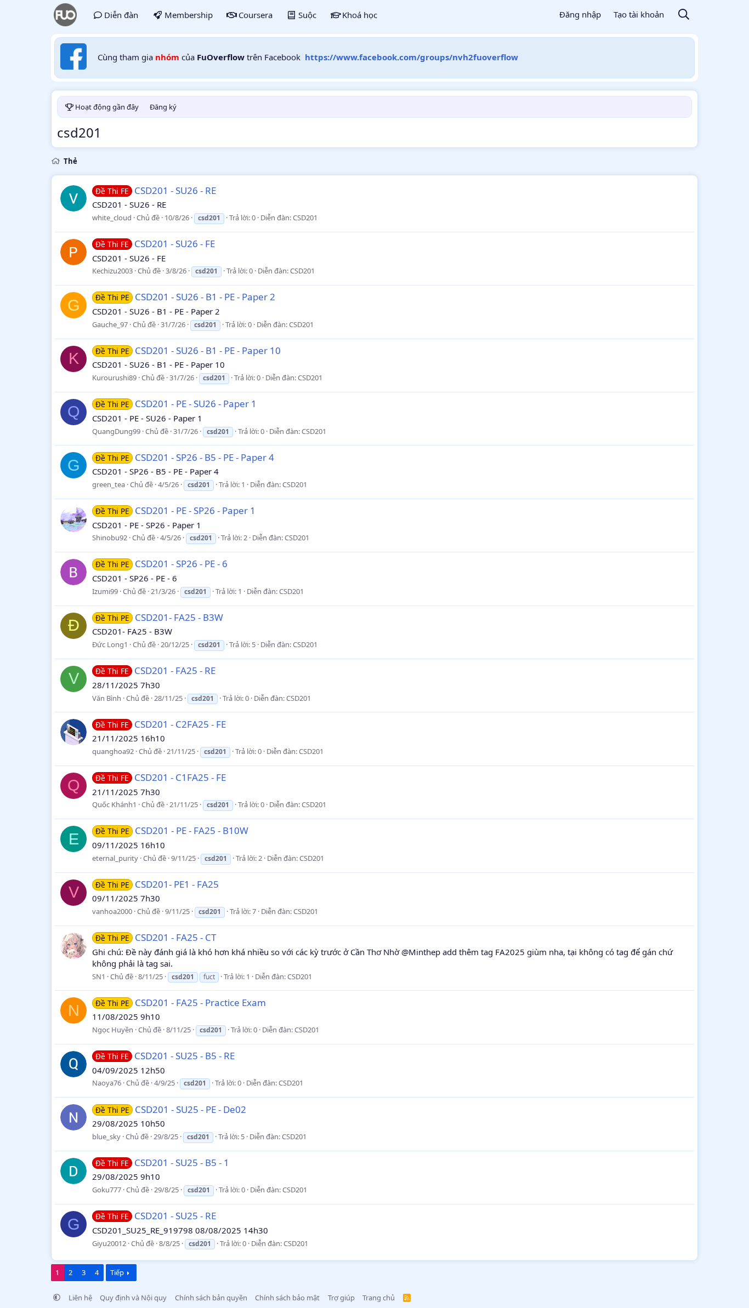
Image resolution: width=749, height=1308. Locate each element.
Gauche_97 (110, 324)
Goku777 (106, 1190)
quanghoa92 (113, 751)
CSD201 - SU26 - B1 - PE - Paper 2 (185, 296)
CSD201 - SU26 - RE (155, 190)
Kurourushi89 (114, 377)
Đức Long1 (110, 644)
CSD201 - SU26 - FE (155, 243)
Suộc (307, 14)
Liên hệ (80, 1298)
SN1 (98, 976)
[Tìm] (683, 15)
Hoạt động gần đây (107, 107)
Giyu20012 (109, 1243)
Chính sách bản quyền (211, 1298)
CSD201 (305, 217)
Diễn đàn (121, 14)
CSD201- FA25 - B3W (159, 617)
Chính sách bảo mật (287, 1298)
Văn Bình (106, 698)
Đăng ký (163, 107)
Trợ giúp (341, 1298)
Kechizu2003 (112, 271)
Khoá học (359, 14)
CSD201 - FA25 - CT (155, 937)
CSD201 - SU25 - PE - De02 (170, 1109)
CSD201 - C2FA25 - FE (160, 724)
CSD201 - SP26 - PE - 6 (161, 563)
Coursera (256, 14)
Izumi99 (105, 591)
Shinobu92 (109, 537)
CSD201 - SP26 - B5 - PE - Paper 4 (184, 457)
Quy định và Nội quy (133, 1298)
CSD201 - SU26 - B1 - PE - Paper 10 (188, 350)
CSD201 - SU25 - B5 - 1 (162, 1162)
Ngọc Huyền (112, 1030)
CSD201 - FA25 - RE (155, 670)
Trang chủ (378, 1298)
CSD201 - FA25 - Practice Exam (180, 1002)
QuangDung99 (116, 431)
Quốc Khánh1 (114, 804)
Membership (188, 14)
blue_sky (106, 1136)
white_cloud (112, 217)
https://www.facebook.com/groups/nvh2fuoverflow (411, 57)
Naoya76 (106, 1083)
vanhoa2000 (112, 911)
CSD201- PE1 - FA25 (157, 884)
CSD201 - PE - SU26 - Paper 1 (176, 403)
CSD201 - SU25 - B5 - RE (165, 1055)
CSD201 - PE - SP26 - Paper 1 (175, 510)
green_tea (108, 484)
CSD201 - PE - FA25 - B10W (171, 830)
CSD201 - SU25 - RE (155, 1215)
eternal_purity (115, 858)
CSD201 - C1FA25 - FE (160, 777)
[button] (57, 1298)
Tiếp (117, 1272)
